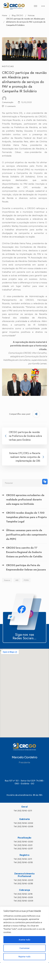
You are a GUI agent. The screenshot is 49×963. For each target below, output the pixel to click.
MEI (17, 580)
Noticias (31, 15)
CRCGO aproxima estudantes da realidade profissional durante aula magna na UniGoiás (25, 499)
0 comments (10, 106)
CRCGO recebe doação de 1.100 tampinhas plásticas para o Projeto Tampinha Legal (26, 517)
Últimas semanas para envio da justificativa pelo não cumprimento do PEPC (26, 535)
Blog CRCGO (17, 15)
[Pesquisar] (24, 482)
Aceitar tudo (24, 939)
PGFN (26, 580)
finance (7, 580)
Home (4, 15)
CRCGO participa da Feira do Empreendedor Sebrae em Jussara (26, 567)
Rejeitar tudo (24, 956)
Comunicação (7, 102)
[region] (24, 934)
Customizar (24, 948)
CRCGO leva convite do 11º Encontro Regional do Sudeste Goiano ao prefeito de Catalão (24, 552)
